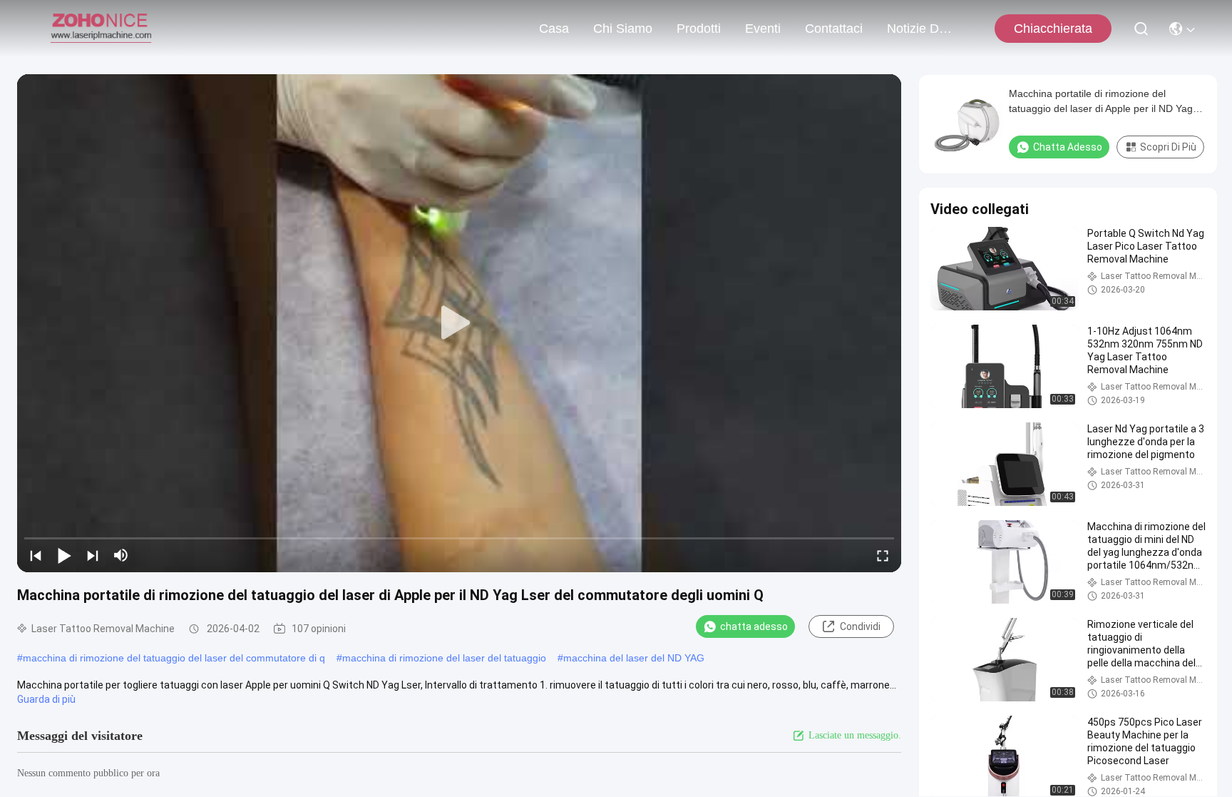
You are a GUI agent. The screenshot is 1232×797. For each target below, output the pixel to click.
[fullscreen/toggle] (882, 555)
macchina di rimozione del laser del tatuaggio (444, 658)
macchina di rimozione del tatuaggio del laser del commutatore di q (174, 658)
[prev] (35, 555)
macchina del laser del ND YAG (633, 658)
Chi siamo (622, 28)
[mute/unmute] (121, 555)
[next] (92, 555)
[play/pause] (64, 555)
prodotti (699, 28)
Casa (554, 28)
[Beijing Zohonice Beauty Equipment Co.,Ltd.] (101, 28)
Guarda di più (46, 699)
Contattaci (834, 28)
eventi (763, 28)
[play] (459, 323)
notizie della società (921, 28)
